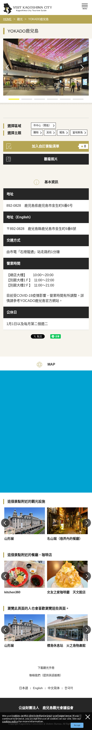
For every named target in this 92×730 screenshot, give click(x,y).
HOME (7, 19)
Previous (8, 67)
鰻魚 (62, 132)
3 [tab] (36, 101)
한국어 (69, 688)
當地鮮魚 (78, 132)
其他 (49, 132)
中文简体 (54, 688)
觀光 (20, 19)
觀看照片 (51, 159)
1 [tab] (11, 101)
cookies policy (10, 721)
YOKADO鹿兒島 (38, 19)
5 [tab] (62, 101)
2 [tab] (23, 101)
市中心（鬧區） (42, 125)
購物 (36, 132)
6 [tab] (75, 101)
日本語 (23, 688)
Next (83, 67)
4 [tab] (49, 101)
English (38, 688)
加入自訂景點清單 (59, 146)
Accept (77, 725)
